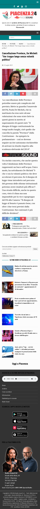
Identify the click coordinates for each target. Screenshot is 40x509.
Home (4, 385)
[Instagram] (26, 6)
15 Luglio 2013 (8, 65)
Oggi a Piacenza (20, 363)
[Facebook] (14, 6)
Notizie (12, 44)
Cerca (35, 249)
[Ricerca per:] (20, 37)
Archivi (4, 253)
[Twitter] (18, 6)
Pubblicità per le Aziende (9, 398)
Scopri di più (9, 485)
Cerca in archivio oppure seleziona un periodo (16, 247)
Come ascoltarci (7, 392)
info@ (12, 483)
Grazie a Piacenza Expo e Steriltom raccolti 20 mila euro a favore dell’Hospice (26, 333)
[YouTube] (22, 6)
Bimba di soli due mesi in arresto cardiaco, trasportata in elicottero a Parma (26, 268)
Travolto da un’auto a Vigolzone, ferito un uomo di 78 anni (26, 317)
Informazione (6, 395)
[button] (37, 2)
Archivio (4, 389)
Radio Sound (5, 402)
